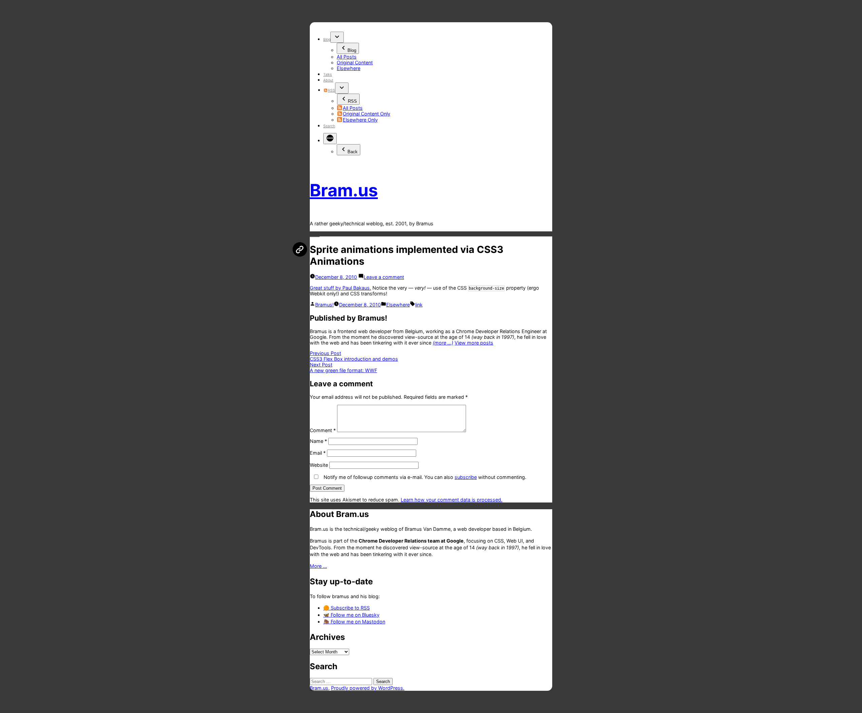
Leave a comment (384, 277)
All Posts (347, 57)
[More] (330, 138)
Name (318, 441)
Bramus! (324, 304)
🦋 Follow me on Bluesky (351, 615)
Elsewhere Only (360, 120)
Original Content (355, 62)
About (328, 80)
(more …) (443, 343)
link (419, 304)
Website (319, 465)
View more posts (474, 343)
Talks (327, 74)
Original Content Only (366, 114)
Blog (326, 39)
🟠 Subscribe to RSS (346, 608)
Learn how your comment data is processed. (451, 500)
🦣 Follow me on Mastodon (354, 621)
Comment (323, 430)
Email (318, 453)
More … (318, 566)
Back (352, 151)
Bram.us (344, 190)
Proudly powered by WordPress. (367, 688)
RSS (331, 90)
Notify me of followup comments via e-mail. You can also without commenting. (424, 477)
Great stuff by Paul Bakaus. (340, 288)
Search (329, 126)
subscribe (466, 477)
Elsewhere (348, 68)
